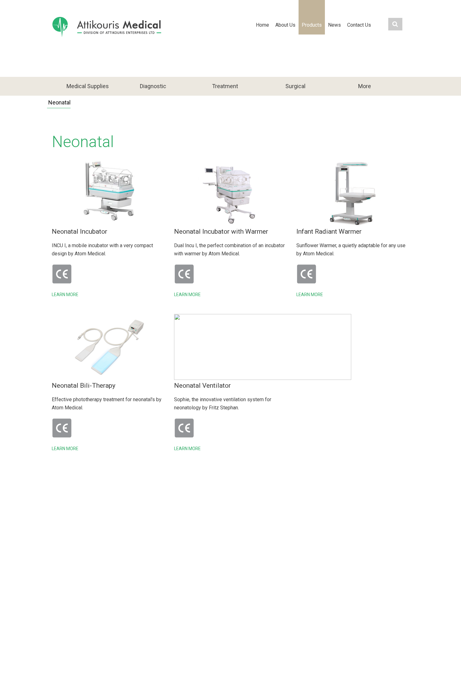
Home (262, 25)
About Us (285, 25)
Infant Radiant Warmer (329, 231)
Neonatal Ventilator (202, 385)
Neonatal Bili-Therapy (83, 385)
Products (312, 25)
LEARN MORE (65, 294)
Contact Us (359, 25)
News (334, 25)
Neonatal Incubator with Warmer (221, 231)
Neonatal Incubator (79, 231)
